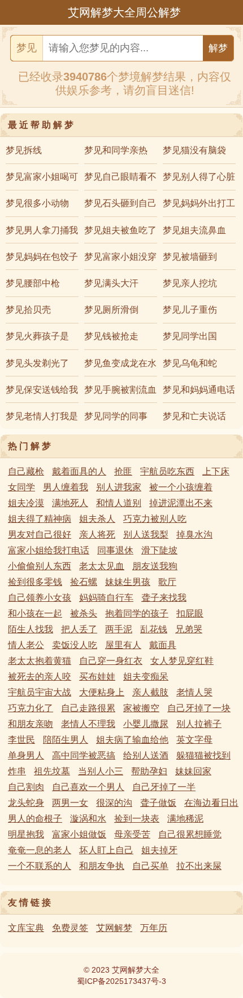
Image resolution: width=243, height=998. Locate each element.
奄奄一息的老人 (39, 850)
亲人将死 (97, 534)
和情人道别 (118, 503)
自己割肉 (26, 787)
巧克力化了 (30, 708)
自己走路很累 (88, 708)
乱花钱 (153, 629)
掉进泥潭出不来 (180, 503)
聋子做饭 (158, 803)
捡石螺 (83, 582)
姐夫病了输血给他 (132, 739)
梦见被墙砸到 (190, 256)
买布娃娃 (97, 676)
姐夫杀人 (97, 519)
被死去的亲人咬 (39, 676)
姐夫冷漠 (26, 503)
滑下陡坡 (159, 550)
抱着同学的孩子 (136, 613)
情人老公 (26, 645)
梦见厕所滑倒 (111, 309)
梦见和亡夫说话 (194, 416)
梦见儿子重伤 (190, 309)
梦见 (26, 48)
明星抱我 (26, 834)
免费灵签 (70, 928)
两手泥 (118, 629)
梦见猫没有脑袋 (194, 150)
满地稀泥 (185, 818)
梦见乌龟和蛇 (190, 363)
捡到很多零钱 (35, 582)
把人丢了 (79, 629)
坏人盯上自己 (106, 850)
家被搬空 (141, 708)
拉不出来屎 (199, 866)
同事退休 (115, 550)
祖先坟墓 (52, 771)
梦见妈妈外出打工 (199, 203)
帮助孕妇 (149, 771)
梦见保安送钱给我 (42, 389)
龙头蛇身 (26, 803)
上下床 (215, 471)
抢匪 (123, 471)
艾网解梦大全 (135, 969)
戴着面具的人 (79, 471)
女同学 (21, 487)
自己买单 (150, 866)
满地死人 (70, 503)
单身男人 (26, 755)
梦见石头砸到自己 (120, 203)
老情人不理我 (88, 724)
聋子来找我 (163, 597)
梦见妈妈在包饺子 (42, 256)
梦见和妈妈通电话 (199, 389)
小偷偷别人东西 (39, 566)
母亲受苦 (132, 834)
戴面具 (162, 645)
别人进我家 (118, 487)
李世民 (21, 739)
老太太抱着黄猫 (39, 661)
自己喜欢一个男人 (88, 787)
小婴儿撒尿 (145, 724)
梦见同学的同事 (115, 416)
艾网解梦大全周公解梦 (124, 12)
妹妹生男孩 (127, 582)
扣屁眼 (189, 613)
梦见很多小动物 (37, 203)
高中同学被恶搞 (83, 755)
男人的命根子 (35, 818)
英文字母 (194, 739)
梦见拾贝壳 (28, 309)
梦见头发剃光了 (37, 363)
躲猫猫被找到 (203, 755)
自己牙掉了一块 (199, 708)
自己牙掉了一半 (164, 787)
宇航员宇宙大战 (39, 692)
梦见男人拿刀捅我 (42, 230)
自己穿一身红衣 (110, 661)
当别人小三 (100, 771)
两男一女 (70, 803)
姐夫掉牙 (159, 850)
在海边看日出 (211, 803)
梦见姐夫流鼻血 (194, 230)
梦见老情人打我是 (42, 416)
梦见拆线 (24, 150)
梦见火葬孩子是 (37, 336)
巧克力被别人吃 (154, 519)
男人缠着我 (65, 487)
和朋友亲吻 (30, 724)
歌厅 (167, 582)
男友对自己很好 (39, 534)
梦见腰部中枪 (33, 283)
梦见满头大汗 (111, 283)
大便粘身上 (101, 692)
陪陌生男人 (65, 739)
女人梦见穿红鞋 (182, 661)
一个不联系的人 (39, 866)
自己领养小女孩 (39, 597)
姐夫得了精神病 (39, 519)
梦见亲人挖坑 (190, 283)
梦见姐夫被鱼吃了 (120, 230)
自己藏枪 (26, 471)
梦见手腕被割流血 (120, 389)
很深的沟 (114, 803)
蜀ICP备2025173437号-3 (121, 981)
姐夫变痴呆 (145, 676)
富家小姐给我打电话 (48, 550)
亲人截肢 (150, 692)
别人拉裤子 (199, 724)
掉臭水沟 (194, 534)
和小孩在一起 (35, 613)
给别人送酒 (145, 755)
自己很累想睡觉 (190, 834)
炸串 (17, 771)
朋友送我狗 (154, 566)
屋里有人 (123, 645)
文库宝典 (26, 928)
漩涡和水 (88, 818)
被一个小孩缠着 (180, 487)
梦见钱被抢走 (111, 336)
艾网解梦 (114, 928)
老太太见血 (101, 566)
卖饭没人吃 (74, 645)
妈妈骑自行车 (106, 597)
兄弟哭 (188, 629)
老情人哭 (194, 692)
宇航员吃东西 (167, 471)
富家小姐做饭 (79, 834)
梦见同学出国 (190, 336)
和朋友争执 (101, 866)
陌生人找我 (30, 629)
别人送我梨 (145, 534)
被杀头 (83, 613)
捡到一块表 (136, 818)
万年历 (153, 928)
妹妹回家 (193, 771)
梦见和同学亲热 (115, 150)
